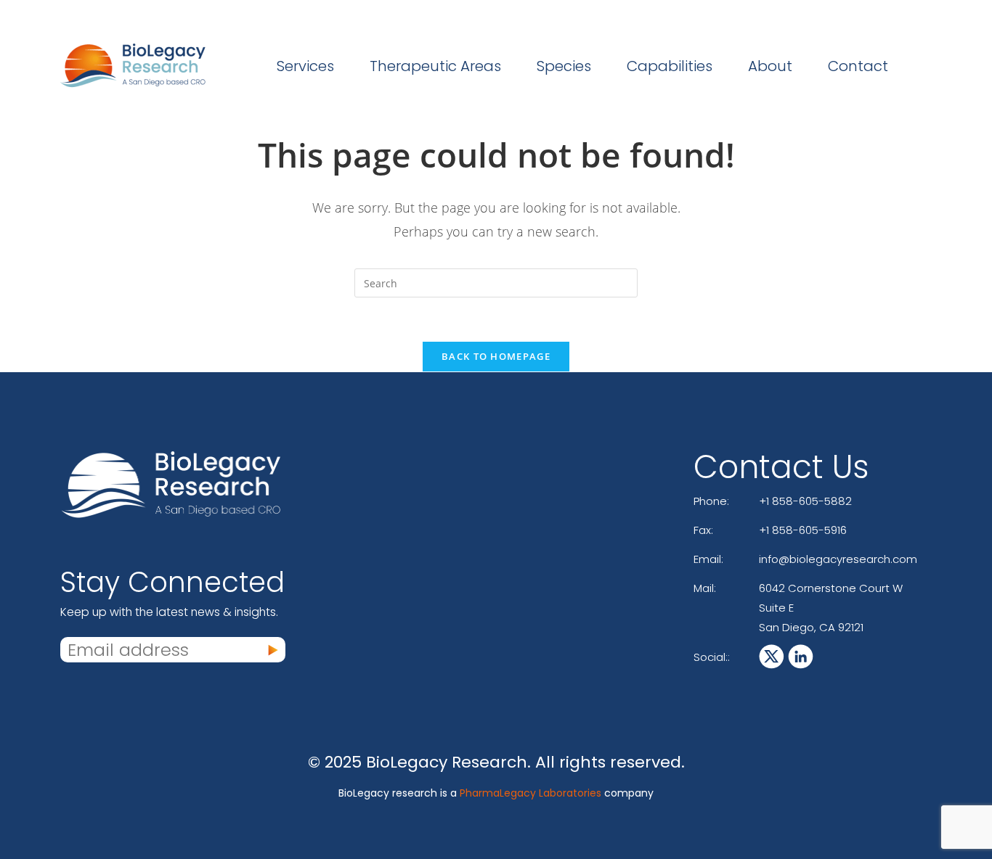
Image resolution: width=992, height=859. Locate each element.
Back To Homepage (496, 356)
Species (564, 66)
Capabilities (669, 66)
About (770, 66)
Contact (858, 66)
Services (305, 66)
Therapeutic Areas (435, 66)
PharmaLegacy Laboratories (530, 793)
